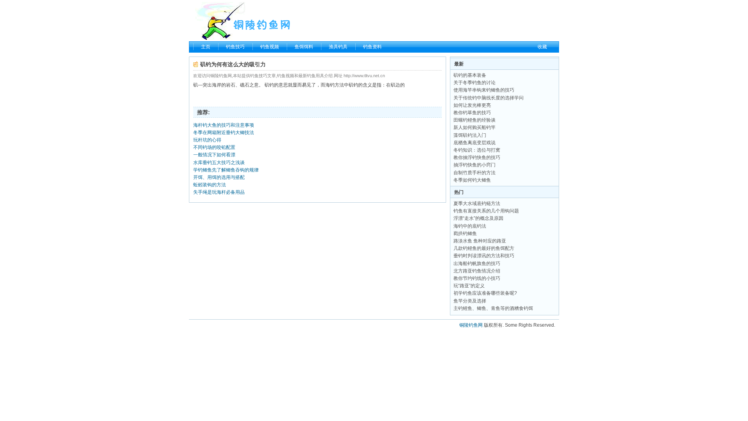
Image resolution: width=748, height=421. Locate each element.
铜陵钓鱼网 (471, 325)
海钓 (330, 85)
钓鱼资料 (372, 47)
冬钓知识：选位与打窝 (476, 150)
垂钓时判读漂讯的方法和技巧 (483, 255)
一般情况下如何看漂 (214, 154)
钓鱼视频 (269, 47)
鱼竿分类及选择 (469, 301)
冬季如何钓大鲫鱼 (472, 180)
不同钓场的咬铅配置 (214, 147)
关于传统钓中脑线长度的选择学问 (488, 98)
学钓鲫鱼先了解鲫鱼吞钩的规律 (226, 170)
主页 (205, 47)
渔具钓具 (338, 47)
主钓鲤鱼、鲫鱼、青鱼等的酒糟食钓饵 (493, 308)
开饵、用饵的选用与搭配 (219, 177)
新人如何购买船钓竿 (474, 127)
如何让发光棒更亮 (472, 105)
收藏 (542, 47)
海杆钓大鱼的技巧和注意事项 (223, 125)
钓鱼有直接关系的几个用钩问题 (486, 211)
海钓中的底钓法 (469, 226)
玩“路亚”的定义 (469, 285)
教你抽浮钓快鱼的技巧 (476, 157)
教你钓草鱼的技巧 (472, 112)
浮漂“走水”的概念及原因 (478, 218)
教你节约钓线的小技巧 (476, 278)
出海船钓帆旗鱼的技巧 (476, 263)
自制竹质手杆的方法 (474, 172)
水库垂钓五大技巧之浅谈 (219, 162)
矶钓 (269, 85)
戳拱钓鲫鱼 (465, 233)
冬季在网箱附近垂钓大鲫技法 (223, 132)
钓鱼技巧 (235, 47)
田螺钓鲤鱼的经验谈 (474, 120)
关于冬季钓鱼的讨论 (474, 82)
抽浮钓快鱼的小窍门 (474, 165)
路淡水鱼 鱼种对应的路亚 (479, 241)
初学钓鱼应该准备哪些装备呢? (485, 293)
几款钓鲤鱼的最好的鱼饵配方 (483, 248)
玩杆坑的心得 (207, 140)
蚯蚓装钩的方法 (209, 185)
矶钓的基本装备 (469, 75)
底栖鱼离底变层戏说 (474, 142)
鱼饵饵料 (304, 47)
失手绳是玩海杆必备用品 (219, 192)
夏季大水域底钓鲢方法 (476, 203)
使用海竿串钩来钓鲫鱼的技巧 (483, 90)
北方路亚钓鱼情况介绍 (476, 271)
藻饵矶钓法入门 (469, 135)
